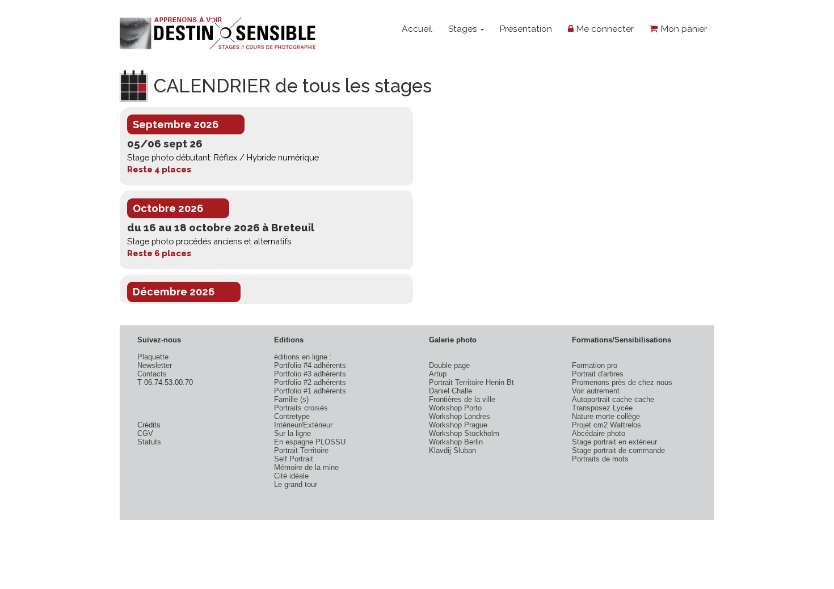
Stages (463, 28)
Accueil (417, 28)
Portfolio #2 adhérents (310, 382)
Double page (449, 365)
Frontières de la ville (462, 399)
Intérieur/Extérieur (303, 425)
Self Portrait (293, 459)
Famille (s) (291, 399)
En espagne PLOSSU (310, 442)
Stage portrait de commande (618, 450)
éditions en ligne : (303, 357)
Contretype (292, 416)
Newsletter (154, 365)
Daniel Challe (450, 391)
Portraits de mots (600, 459)
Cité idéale (291, 476)
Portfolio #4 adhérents (310, 365)
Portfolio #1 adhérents (310, 391)
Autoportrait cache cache (613, 399)
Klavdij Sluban (452, 450)
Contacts (152, 374)
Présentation (525, 28)
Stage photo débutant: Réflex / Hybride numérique (223, 157)
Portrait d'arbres (598, 374)
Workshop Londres (459, 416)
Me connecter (604, 28)
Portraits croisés (301, 408)
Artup (438, 374)
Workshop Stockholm (464, 433)
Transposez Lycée (602, 408)
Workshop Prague (458, 425)
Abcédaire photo (598, 433)
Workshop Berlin (456, 442)
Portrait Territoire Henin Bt (471, 382)
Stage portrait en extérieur (614, 442)
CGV (145, 433)
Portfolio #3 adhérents (310, 374)
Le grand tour (295, 484)
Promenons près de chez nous (622, 382)
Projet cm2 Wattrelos (606, 425)
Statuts (149, 442)
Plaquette (153, 357)
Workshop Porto (455, 408)
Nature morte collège (606, 416)
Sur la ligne (292, 433)
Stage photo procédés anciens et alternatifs (209, 241)
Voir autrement (596, 391)
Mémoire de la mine (306, 467)
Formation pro (594, 365)
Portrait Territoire (301, 450)
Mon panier (682, 28)
